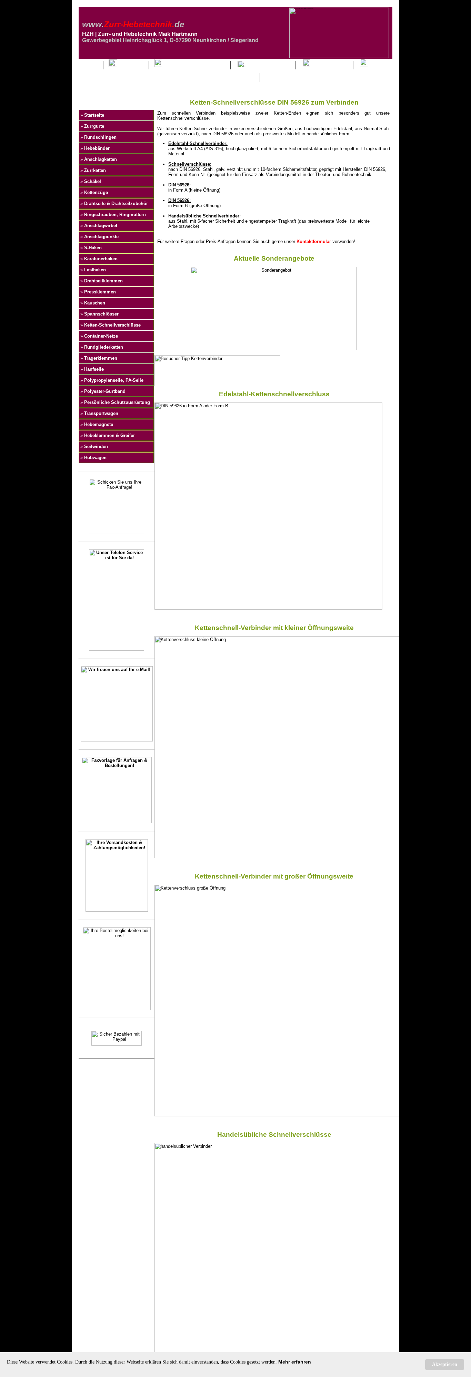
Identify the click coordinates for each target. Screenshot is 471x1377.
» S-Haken (91, 247)
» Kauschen (92, 303)
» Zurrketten (93, 170)
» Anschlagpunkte (99, 236)
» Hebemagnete (96, 424)
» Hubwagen (93, 457)
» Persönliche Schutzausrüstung (115, 402)
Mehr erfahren (294, 1362)
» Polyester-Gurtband (103, 391)
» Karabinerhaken (99, 258)
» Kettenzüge (94, 192)
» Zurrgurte (92, 126)
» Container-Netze (99, 336)
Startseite (130, 65)
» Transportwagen (99, 413)
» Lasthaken (93, 269)
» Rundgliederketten (101, 347)
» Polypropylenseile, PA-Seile (111, 380)
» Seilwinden (94, 446)
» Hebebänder (95, 148)
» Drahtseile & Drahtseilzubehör (114, 203)
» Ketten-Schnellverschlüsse (110, 325)
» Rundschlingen (98, 137)
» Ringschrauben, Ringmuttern (113, 214)
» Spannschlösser (99, 314)
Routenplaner (329, 65)
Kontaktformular (268, 65)
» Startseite (92, 115)
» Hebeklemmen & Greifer (107, 435)
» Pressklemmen (98, 291)
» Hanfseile (92, 369)
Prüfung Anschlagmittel (193, 65)
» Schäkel (90, 181)
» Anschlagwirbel (98, 225)
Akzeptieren (444, 1364)
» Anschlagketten (98, 159)
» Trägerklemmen (98, 358)
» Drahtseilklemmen (101, 280)
